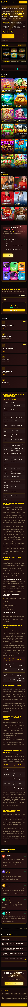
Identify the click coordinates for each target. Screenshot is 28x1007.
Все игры (3, 76)
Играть (20, 1002)
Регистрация (23, 1)
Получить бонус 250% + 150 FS (14, 983)
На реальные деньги (9, 259)
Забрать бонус (7, 36)
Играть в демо (8, 255)
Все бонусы (19, 36)
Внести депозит (14, 310)
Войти (15, 1)
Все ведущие (4, 174)
